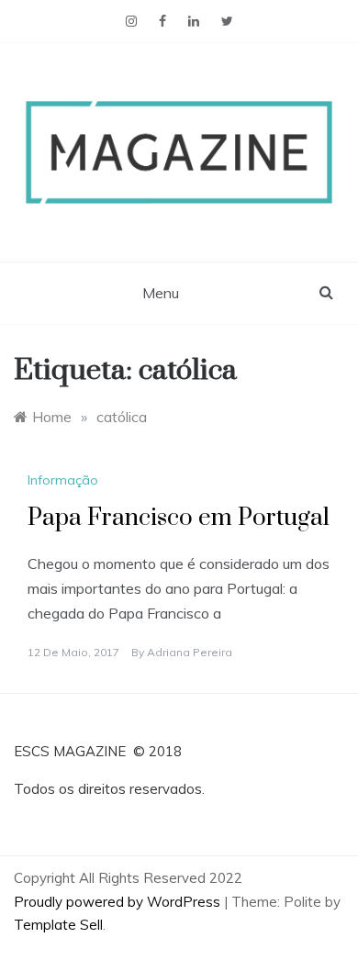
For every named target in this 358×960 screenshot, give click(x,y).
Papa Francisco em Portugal (179, 518)
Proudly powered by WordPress (119, 901)
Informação (63, 480)
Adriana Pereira (189, 652)
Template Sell (58, 924)
